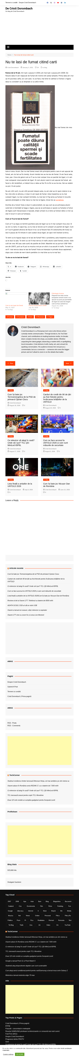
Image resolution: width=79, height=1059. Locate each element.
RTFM (7, 1026)
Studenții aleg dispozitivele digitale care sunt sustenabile (26, 966)
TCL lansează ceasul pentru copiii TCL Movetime (26, 795)
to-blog (11, 925)
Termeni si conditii (11, 2)
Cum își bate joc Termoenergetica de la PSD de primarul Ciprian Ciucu (22, 397)
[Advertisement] (40, 28)
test (70, 920)
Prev (11, 363)
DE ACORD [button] (19, 1054)
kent (30, 317)
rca (31, 920)
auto (32, 901)
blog (47, 901)
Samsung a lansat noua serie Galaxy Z (53, 970)
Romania (61, 920)
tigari (51, 317)
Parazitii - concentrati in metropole (17, 1028)
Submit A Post (13, 687)
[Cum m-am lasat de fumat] (16, 298)
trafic (21, 925)
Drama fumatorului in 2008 (37, 305)
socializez (60, 200)
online (37, 915)
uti (39, 925)
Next (67, 363)
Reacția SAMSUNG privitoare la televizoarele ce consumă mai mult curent (32, 1031)
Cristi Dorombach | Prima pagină (19, 696)
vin (57, 925)
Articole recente (16, 568)
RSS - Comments (14, 725)
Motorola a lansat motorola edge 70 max (20, 975)
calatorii (11, 906)
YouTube (67, 925)
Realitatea (41, 920)
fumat (10, 317)
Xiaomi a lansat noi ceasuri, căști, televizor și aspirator (27, 610)
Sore (7, 1042)
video (48, 925)
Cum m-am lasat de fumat (14, 305)
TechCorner (14, 775)
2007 (9, 901)
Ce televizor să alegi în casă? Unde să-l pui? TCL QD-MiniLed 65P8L (21, 442)
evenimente (31, 906)
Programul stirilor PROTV (14, 1039)
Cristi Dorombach (13, 67)
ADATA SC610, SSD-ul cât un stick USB (22, 605)
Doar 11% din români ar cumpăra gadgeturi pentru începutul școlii (31, 800)
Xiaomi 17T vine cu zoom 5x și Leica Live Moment (26, 615)
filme (50, 906)
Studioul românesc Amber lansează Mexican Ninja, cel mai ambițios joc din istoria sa (38, 781)
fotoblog (60, 906)
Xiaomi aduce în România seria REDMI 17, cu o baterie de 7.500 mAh (33, 786)
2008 (17, 901)
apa (24, 901)
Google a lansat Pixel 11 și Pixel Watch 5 (20, 961)
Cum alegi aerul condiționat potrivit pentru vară (22, 970)
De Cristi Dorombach (19, 8)
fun (69, 906)
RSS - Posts (12, 723)
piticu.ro (68, 915)
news (28, 915)
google (10, 911)
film (41, 906)
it (38, 911)
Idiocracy (20, 911)
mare (45, 911)
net (19, 915)
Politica (10, 920)
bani (39, 901)
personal (41, 317)
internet (30, 911)
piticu (58, 915)
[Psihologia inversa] (63, 300)
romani (51, 920)
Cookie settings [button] (8, 1054)
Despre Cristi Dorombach (27, 2)
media (69, 911)
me (61, 911)
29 (38, 67)
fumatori (21, 317)
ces (20, 906)
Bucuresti (68, 901)
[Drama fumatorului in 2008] (39, 298)
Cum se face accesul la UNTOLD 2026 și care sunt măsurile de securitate (55, 442)
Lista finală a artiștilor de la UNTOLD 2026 (23, 596)
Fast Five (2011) (11, 1034)
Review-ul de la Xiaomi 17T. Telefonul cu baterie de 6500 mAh (30, 600)
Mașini (53, 911)
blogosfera (56, 901)
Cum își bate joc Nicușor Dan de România (53, 596)
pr (25, 920)
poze (18, 920)
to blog (45, 67)
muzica (10, 915)
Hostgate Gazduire (14, 882)
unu (31, 925)
